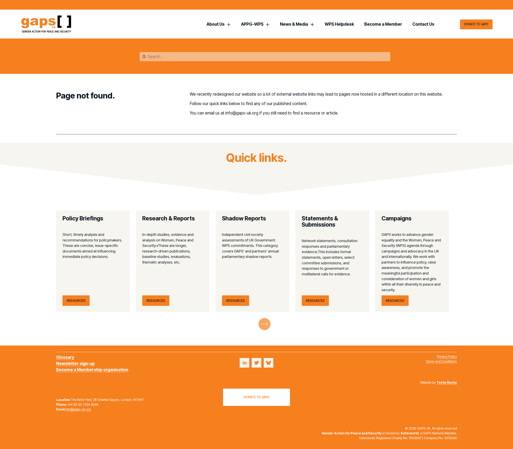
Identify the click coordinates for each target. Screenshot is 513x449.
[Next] (265, 324)
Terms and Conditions (441, 361)
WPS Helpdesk (339, 24)
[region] (256, 261)
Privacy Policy (447, 357)
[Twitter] (256, 363)
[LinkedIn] (244, 363)
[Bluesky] (268, 363)
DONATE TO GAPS (476, 24)
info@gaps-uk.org (78, 409)
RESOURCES (76, 301)
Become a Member (383, 24)
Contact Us (423, 24)
